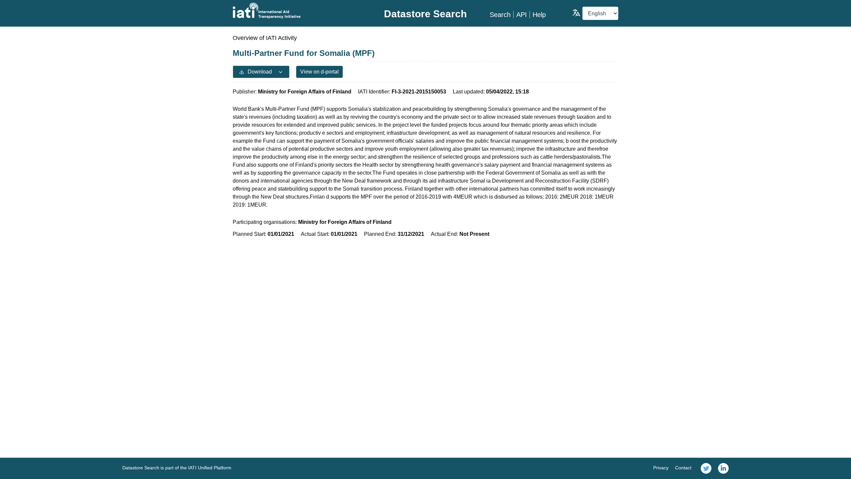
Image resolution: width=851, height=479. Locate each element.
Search (500, 14)
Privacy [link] (661, 467)
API (521, 14)
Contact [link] (683, 467)
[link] (706, 468)
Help (539, 14)
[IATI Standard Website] (297, 11)
